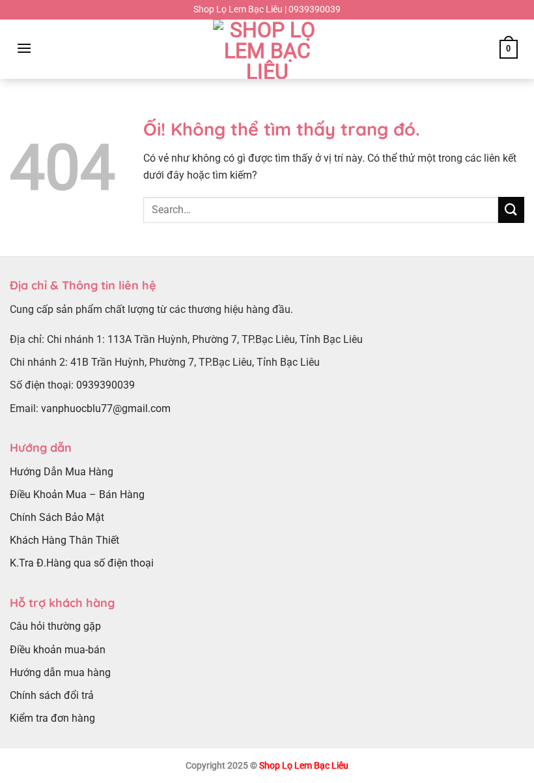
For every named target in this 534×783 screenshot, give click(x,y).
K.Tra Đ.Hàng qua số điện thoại (82, 563)
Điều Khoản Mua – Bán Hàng (77, 494)
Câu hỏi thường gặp (55, 626)
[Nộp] (511, 209)
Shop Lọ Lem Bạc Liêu (303, 765)
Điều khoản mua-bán (57, 649)
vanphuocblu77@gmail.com (106, 408)
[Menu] (24, 47)
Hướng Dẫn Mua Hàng (61, 471)
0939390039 (105, 385)
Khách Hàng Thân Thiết (64, 540)
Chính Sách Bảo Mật (57, 517)
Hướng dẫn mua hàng (60, 672)
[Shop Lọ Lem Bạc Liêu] (267, 49)
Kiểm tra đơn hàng (52, 718)
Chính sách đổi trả (52, 695)
